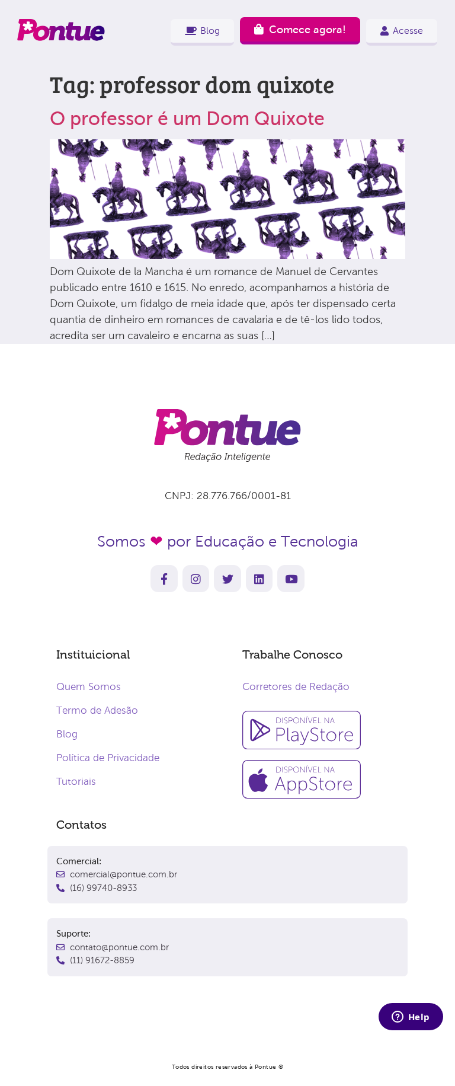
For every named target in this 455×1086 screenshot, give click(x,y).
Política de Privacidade (107, 758)
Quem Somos (88, 686)
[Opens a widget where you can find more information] (410, 1018)
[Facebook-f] (164, 578)
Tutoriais (76, 781)
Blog (67, 734)
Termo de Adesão (97, 710)
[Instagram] (196, 578)
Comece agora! (307, 30)
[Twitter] (227, 578)
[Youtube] (291, 578)
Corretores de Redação (296, 686)
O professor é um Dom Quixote (187, 118)
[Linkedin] (259, 578)
